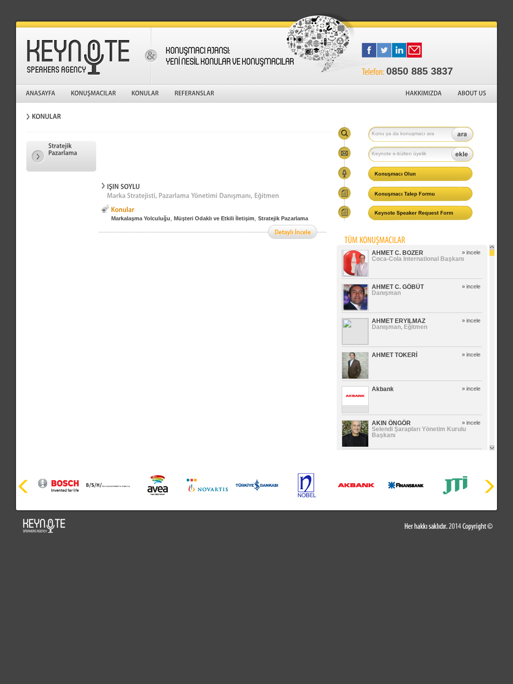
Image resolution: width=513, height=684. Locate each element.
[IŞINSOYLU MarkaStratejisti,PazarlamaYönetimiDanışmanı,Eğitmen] (214, 191)
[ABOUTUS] (472, 94)
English (483, 10)
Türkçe (449, 10)
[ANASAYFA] (41, 94)
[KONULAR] (146, 94)
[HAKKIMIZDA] (424, 94)
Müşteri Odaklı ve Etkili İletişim (214, 218)
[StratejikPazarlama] (61, 156)
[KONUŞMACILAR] (94, 94)
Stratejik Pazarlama (283, 218)
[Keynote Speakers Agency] (83, 56)
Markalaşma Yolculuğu (140, 218)
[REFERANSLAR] (195, 94)
